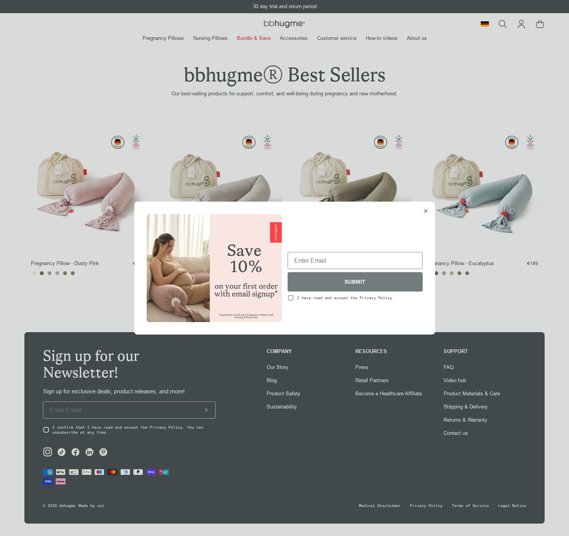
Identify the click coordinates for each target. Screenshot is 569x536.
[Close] (425, 212)
